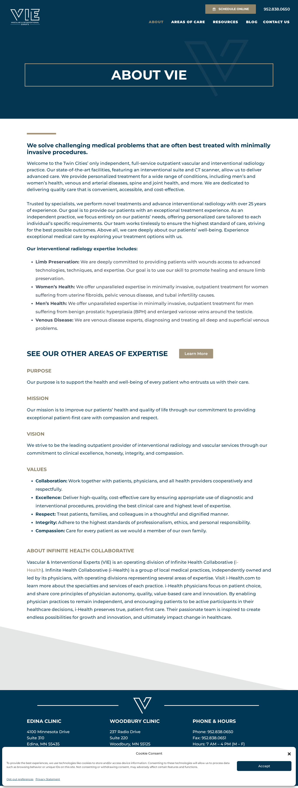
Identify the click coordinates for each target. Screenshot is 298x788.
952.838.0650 (220, 731)
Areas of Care (188, 22)
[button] (289, 753)
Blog (251, 22)
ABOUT (156, 22)
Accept (264, 766)
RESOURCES (225, 22)
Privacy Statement (48, 779)
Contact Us (276, 22)
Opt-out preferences (20, 779)
